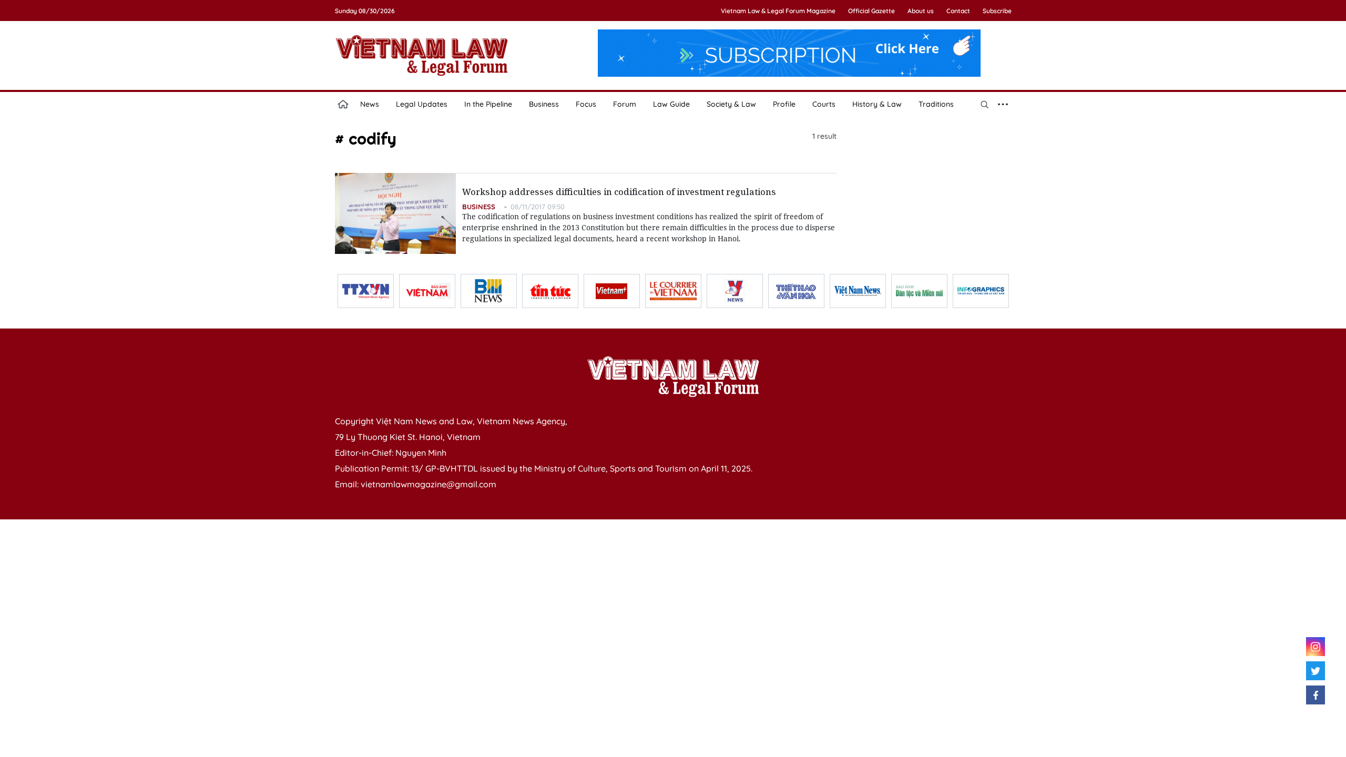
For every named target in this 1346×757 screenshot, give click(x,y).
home (343, 104)
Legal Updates (421, 104)
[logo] (673, 376)
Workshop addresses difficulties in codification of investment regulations (619, 192)
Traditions (936, 104)
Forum (624, 104)
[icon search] (985, 104)
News (369, 104)
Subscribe (997, 11)
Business (544, 104)
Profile (784, 104)
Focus (586, 104)
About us (920, 11)
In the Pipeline (488, 104)
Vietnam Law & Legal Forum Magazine (778, 11)
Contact (958, 11)
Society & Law (731, 104)
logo (421, 55)
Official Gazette (871, 11)
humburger (1003, 104)
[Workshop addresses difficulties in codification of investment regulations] (395, 213)
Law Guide (671, 104)
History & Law (877, 104)
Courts (823, 104)
